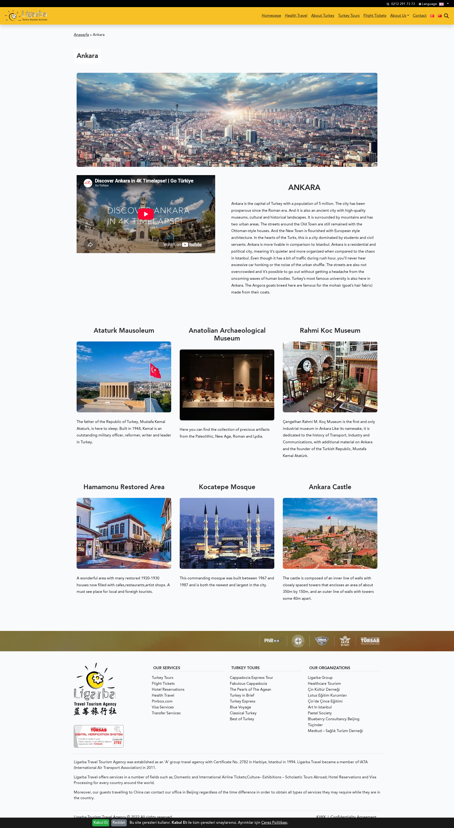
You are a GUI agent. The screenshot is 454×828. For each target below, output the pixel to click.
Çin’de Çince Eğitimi (325, 701)
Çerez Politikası (274, 823)
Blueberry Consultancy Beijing (333, 719)
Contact (420, 16)
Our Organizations (329, 668)
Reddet (119, 823)
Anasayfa (81, 35)
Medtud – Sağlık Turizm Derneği (335, 731)
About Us (398, 16)
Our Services (166, 668)
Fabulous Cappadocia (248, 684)
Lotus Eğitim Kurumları (327, 696)
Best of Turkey (242, 719)
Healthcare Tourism (324, 684)
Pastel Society (320, 713)
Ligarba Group (320, 678)
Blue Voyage (240, 707)
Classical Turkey (243, 713)
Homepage (271, 16)
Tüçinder (315, 725)
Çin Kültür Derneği (324, 690)
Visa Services (163, 707)
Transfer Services (166, 713)
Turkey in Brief (242, 696)
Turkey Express (242, 701)
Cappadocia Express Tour (251, 678)
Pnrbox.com (162, 701)
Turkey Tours (349, 16)
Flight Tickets (374, 16)
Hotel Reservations (168, 690)
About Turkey (322, 16)
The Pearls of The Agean (250, 690)
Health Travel (296, 16)
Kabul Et (101, 823)
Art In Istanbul (320, 707)
